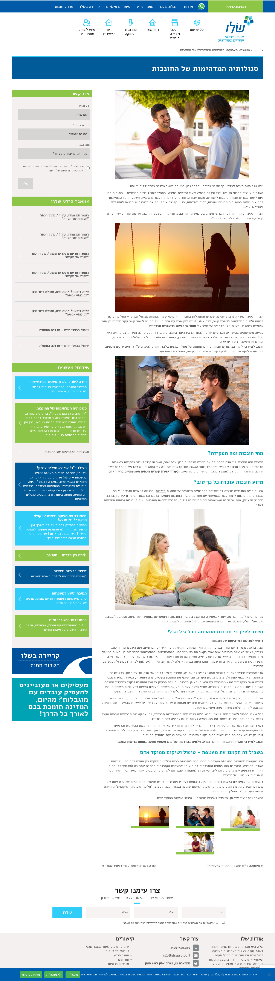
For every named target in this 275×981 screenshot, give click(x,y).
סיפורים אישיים (118, 6)
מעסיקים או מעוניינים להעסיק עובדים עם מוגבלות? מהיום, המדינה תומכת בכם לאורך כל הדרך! (53, 699)
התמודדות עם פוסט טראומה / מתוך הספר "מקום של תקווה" (60, 255)
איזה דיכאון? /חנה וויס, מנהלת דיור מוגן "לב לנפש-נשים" (60, 293)
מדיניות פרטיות (118, 963)
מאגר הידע (145, 6)
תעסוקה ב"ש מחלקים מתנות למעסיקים (233, 865)
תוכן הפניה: (83, 145)
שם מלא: (84, 106)
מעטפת (245, 50)
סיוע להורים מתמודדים (86, 31)
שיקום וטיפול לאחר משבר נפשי (107, 946)
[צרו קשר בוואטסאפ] (201, 6)
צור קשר (123, 959)
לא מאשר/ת (53, 974)
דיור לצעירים (109, 31)
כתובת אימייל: (81, 125)
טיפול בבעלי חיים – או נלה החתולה (64, 330)
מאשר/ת (73, 974)
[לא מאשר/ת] (269, 974)
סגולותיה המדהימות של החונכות (66, 451)
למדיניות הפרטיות (72, 170)
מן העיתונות (64, 6)
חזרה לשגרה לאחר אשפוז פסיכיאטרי (130, 865)
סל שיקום (197, 29)
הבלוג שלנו (168, 6)
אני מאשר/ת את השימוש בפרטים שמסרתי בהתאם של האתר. (170, 923)
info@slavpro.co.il (176, 955)
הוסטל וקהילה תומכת (175, 34)
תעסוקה (232, 50)
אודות (188, 6)
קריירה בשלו (90, 6)
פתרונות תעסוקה (131, 31)
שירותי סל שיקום (117, 951)
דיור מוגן (153, 29)
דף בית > (257, 50)
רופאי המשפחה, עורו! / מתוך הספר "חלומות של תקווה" (64, 217)
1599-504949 (180, 947)
